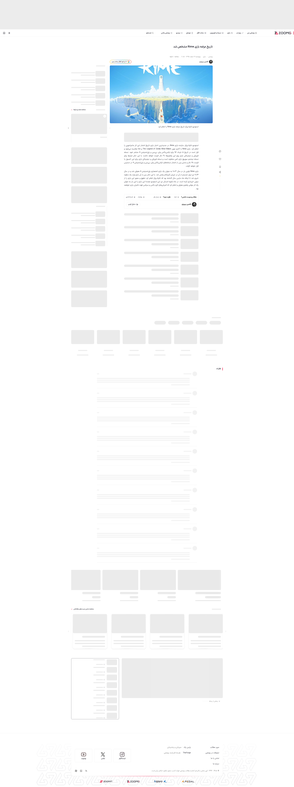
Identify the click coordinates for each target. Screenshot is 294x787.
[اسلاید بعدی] (68, 128)
